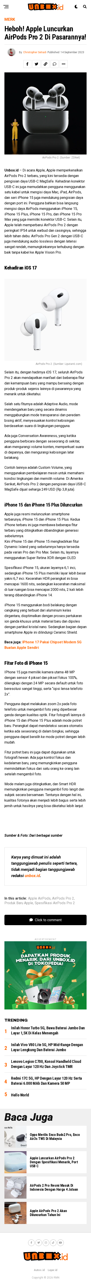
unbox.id (32, 875)
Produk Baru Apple (18, 903)
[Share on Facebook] (27, 64)
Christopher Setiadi (34, 52)
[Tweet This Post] (36, 64)
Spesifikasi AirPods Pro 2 (55, 903)
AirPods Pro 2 (63, 898)
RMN (56, 1277)
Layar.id (52, 1270)
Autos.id (39, 1270)
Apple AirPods (39, 898)
